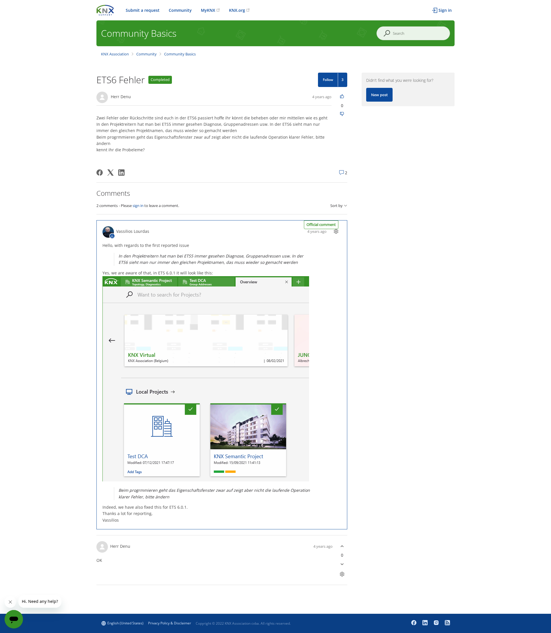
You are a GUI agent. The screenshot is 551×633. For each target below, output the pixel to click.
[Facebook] (99, 172)
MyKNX (208, 10)
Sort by (336, 206)
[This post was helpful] (342, 97)
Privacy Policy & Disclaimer (169, 623)
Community (180, 10)
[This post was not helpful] (342, 114)
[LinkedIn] (121, 172)
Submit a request (143, 10)
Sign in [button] (445, 10)
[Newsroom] (447, 623)
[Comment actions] (336, 231)
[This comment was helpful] (342, 546)
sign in (138, 205)
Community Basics (180, 54)
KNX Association (115, 54)
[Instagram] (437, 623)
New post (379, 94)
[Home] (105, 9)
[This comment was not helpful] (342, 564)
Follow (328, 79)
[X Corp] (110, 172)
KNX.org (237, 10)
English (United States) (125, 623)
